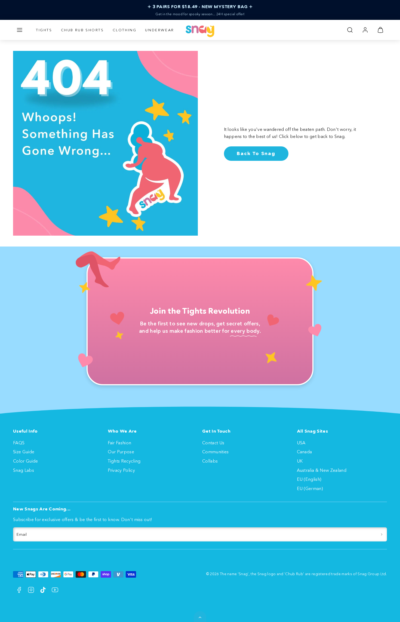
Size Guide (23, 451)
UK (300, 461)
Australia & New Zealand (321, 470)
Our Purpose (121, 451)
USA (301, 442)
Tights (44, 30)
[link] (365, 29)
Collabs (210, 461)
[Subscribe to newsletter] (381, 534)
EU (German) (310, 488)
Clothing (125, 30)
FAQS (18, 442)
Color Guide (25, 461)
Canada (304, 451)
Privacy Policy (121, 470)
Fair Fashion (119, 442)
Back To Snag (256, 153)
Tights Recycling (124, 461)
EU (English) (309, 479)
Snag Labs (23, 470)
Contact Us (213, 442)
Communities (215, 451)
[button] (19, 29)
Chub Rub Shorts (82, 30)
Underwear (159, 30)
